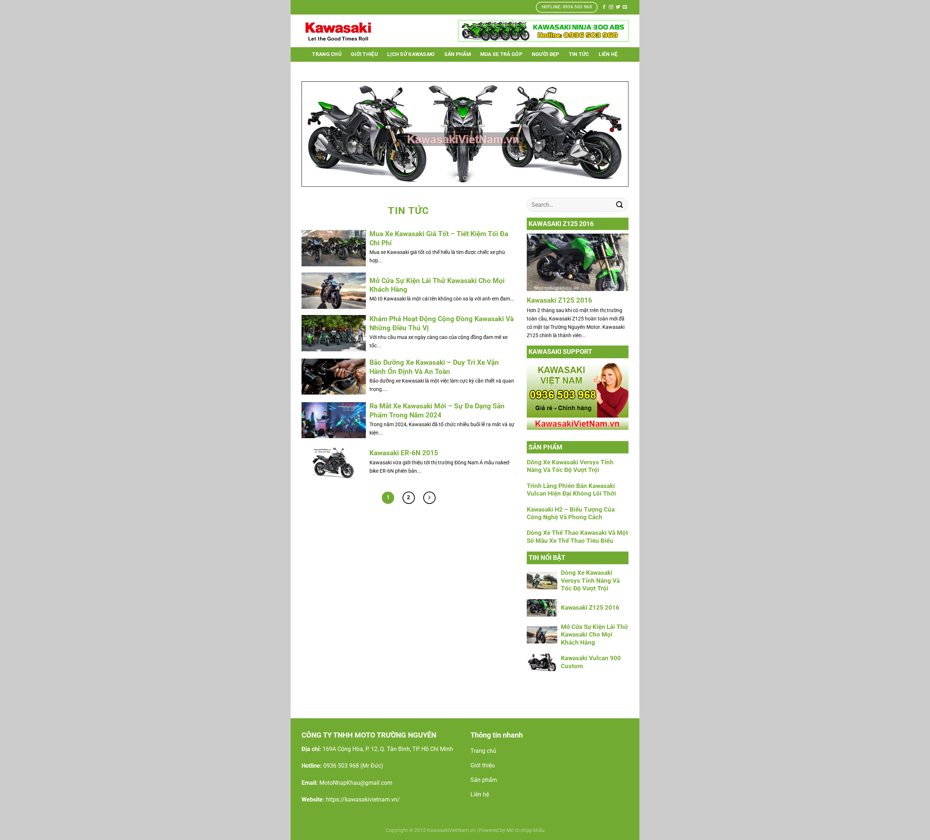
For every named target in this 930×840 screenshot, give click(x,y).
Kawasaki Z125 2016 (559, 300)
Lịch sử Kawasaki (411, 54)
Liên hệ (608, 54)
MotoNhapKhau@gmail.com (355, 782)
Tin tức (579, 54)
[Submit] (619, 205)
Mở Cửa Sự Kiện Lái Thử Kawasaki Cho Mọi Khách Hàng (594, 634)
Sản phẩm (457, 54)
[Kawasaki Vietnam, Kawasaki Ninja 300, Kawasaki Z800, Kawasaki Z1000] (338, 31)
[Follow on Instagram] (611, 7)
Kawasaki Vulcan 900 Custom (591, 662)
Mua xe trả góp (501, 54)
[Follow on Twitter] (618, 7)
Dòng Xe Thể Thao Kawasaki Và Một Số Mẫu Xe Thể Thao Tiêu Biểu (577, 536)
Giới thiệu (364, 54)
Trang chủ (326, 54)
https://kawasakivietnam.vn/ (363, 799)
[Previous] (317, 134)
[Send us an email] (625, 7)
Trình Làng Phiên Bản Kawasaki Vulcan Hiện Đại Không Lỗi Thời (571, 489)
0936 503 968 (341, 765)
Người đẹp (545, 54)
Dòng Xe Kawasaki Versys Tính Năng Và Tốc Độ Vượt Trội (570, 466)
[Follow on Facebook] (604, 7)
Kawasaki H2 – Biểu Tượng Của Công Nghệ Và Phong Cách (571, 513)
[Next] (612, 134)
